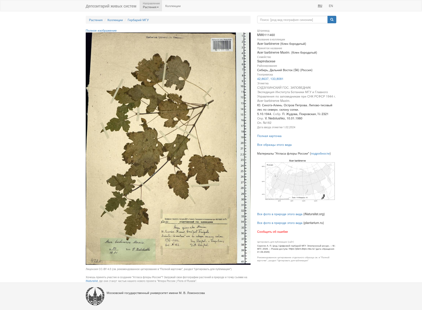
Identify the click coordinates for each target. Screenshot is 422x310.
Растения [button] (149, 7)
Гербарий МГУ (138, 20)
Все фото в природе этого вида (279, 214)
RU (320, 6)
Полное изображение (101, 30)
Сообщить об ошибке (272, 231)
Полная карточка (269, 135)
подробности (320, 153)
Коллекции (173, 6)
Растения (96, 20)
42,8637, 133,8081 (270, 78)
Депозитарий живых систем (111, 6)
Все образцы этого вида (274, 144)
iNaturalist (92, 281)
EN (331, 6)
